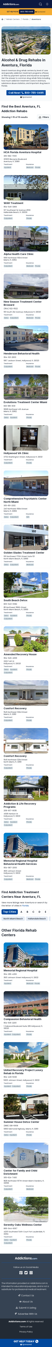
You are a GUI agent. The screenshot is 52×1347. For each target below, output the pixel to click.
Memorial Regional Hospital (20, 970)
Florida (25, 19)
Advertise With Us (27, 1313)
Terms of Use (26, 1326)
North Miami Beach (13, 918)
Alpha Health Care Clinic (19, 254)
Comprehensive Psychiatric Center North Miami (25, 500)
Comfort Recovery (15, 708)
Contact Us (27, 1295)
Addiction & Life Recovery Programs (20, 805)
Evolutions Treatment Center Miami (25, 402)
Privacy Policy (26, 1331)
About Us (27, 1301)
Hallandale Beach (37, 918)
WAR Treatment (13, 203)
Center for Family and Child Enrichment (20, 1172)
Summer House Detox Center (21, 1121)
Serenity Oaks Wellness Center (23, 1224)
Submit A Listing (27, 1307)
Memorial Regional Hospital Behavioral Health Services (20, 862)
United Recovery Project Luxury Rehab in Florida (23, 1072)
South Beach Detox (15, 600)
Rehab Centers (13, 19)
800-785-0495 (26, 12)
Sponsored (41, 12)
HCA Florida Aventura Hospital (22, 152)
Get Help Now (12, 12)
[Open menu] (47, 4)
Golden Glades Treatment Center (24, 552)
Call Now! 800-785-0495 (26, 93)
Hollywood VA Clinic (16, 453)
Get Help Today (24, 1341)
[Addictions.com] (3, 19)
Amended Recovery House (20, 654)
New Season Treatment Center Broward (23, 303)
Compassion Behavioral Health (22, 1019)
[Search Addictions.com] (40, 4)
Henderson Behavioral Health (22, 353)
